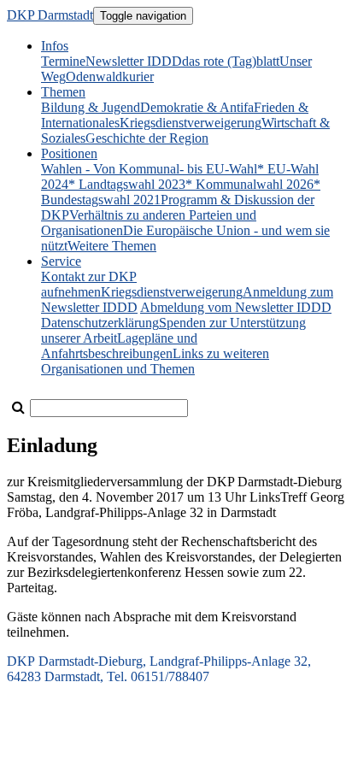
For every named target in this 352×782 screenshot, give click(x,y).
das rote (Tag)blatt (230, 61)
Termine (63, 61)
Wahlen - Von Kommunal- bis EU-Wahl (149, 169)
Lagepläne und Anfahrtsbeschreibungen (119, 346)
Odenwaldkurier (110, 76)
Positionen (69, 153)
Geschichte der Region (146, 138)
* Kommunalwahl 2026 (249, 184)
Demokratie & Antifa (197, 107)
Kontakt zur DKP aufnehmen (89, 284)
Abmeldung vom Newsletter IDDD (235, 307)
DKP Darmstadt (50, 15)
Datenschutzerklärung (100, 322)
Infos (54, 45)
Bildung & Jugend (90, 107)
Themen (63, 92)
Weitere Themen (111, 245)
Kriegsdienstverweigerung (190, 122)
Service (61, 261)
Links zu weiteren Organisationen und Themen (155, 361)
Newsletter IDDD (133, 61)
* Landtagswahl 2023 (126, 184)
